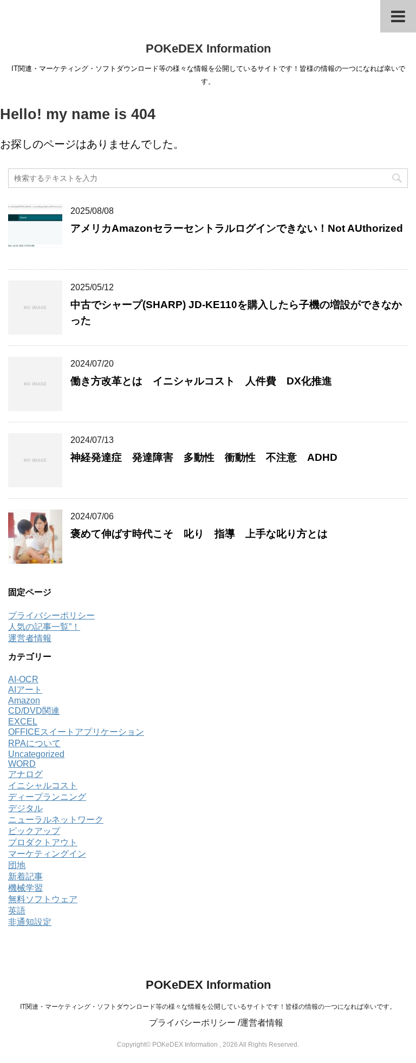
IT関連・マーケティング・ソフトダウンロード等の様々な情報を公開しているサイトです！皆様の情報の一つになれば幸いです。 (208, 1006)
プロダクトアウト (42, 842)
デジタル (25, 808)
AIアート (25, 689)
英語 (16, 910)
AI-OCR (23, 679)
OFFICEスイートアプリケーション (76, 731)
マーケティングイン (47, 853)
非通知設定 (29, 922)
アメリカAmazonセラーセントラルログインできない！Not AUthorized (236, 228)
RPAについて (34, 743)
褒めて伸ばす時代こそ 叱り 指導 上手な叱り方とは (204, 533)
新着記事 (25, 876)
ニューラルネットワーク (55, 819)
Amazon (24, 700)
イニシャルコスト (42, 785)
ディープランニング (47, 796)
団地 (16, 865)
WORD (22, 763)
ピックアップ (34, 831)
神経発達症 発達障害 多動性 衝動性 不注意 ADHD (203, 457)
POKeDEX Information (208, 48)
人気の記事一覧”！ (44, 626)
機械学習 (25, 887)
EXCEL (22, 721)
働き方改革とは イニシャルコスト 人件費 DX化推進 (201, 381)
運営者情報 (29, 638)
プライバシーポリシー (51, 615)
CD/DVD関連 (34, 710)
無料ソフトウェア (42, 899)
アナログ (25, 774)
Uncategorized (36, 754)
